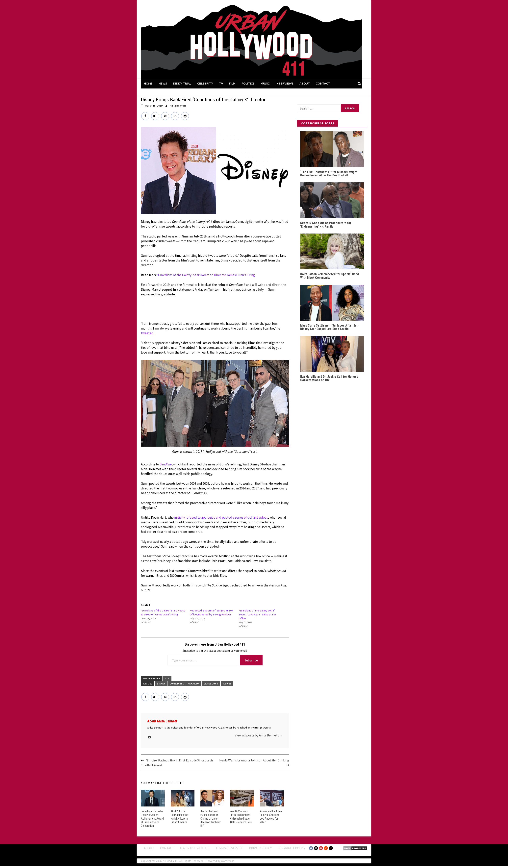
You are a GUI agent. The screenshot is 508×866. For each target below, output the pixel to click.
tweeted (147, 333)
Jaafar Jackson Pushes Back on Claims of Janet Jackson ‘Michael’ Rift (210, 818)
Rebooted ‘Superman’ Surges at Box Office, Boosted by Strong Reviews (211, 612)
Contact (167, 848)
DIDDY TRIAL (182, 83)
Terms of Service (229, 848)
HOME (148, 83)
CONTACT (323, 83)
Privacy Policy (260, 848)
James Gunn (211, 683)
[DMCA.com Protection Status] (355, 848)
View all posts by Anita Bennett (259, 735)
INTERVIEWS (284, 83)
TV (221, 83)
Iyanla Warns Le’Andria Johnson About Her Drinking (254, 760)
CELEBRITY (205, 83)
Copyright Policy (291, 848)
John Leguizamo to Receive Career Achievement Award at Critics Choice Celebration (152, 818)
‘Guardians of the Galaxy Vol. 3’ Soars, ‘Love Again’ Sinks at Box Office (257, 614)
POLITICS (248, 83)
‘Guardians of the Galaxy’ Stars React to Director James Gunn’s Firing (206, 275)
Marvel (227, 683)
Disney (161, 683)
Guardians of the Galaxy (184, 683)
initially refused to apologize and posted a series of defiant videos (221, 517)
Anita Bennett (178, 105)
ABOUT (304, 83)
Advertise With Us (195, 848)
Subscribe (251, 660)
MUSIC (265, 83)
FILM (232, 83)
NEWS (163, 83)
